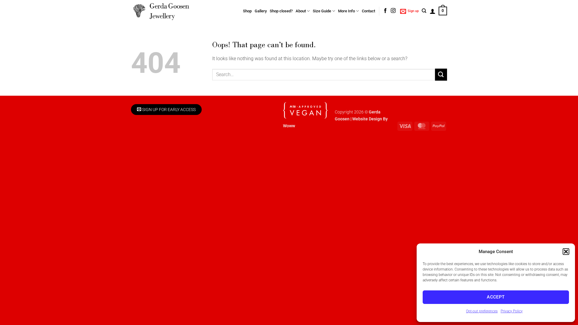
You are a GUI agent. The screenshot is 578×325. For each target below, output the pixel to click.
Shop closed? (281, 11)
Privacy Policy (512, 311)
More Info (346, 11)
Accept (496, 297)
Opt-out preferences (482, 311)
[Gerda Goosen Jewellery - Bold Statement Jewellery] (161, 11)
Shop (247, 11)
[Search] (424, 11)
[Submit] (441, 74)
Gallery (261, 11)
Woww (289, 125)
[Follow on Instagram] (393, 11)
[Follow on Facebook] (385, 11)
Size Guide (322, 11)
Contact (368, 11)
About (301, 11)
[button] (566, 252)
